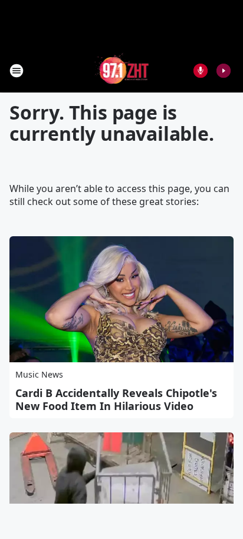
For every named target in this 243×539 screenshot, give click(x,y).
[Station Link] (122, 70)
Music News (39, 374)
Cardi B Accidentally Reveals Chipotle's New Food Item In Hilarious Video (116, 399)
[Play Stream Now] (223, 71)
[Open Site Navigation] (16, 71)
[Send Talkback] (200, 71)
